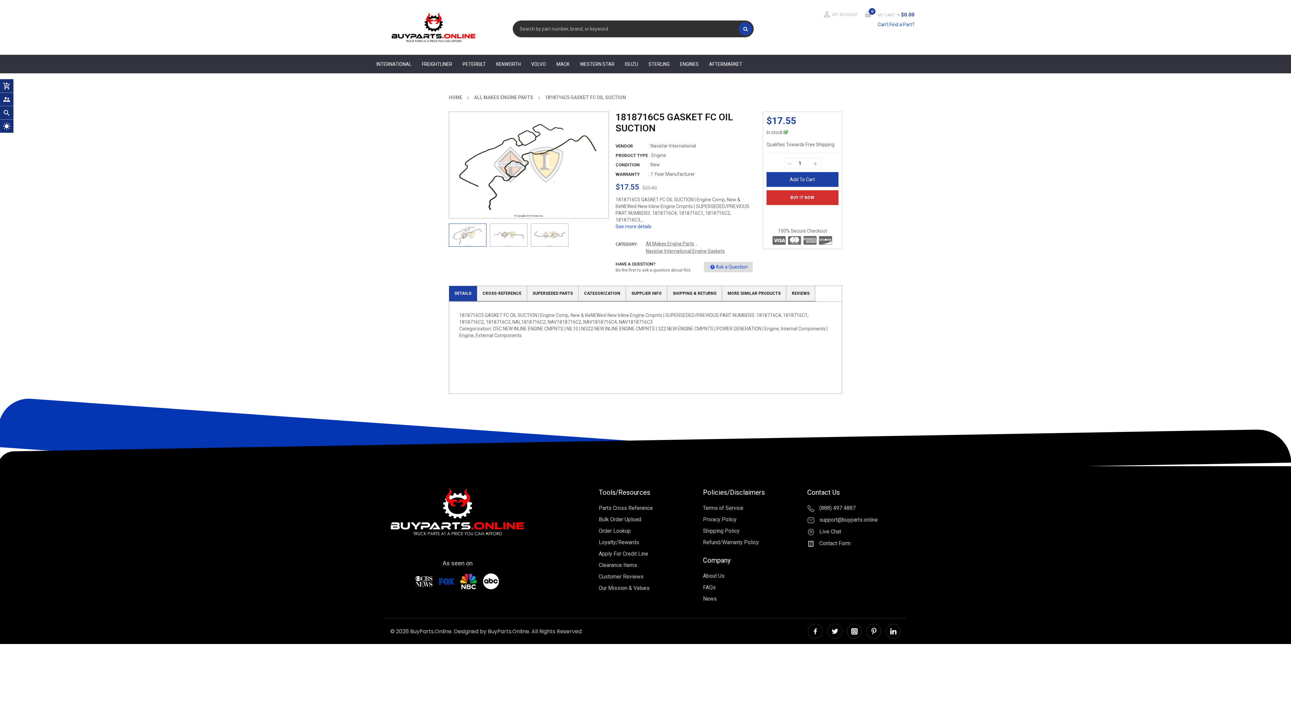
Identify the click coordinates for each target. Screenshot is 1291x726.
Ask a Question (732, 267)
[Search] (745, 29)
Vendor (624, 146)
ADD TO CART (745, 713)
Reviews (801, 293)
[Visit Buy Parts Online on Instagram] (854, 631)
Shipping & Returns (694, 293)
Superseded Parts (553, 293)
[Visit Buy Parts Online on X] (834, 631)
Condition (628, 164)
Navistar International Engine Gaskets (685, 251)
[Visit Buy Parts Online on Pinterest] (873, 631)
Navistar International (673, 146)
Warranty (628, 174)
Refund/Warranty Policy (731, 542)
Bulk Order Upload (620, 519)
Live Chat (829, 531)
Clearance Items (618, 565)
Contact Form (834, 543)
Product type (632, 155)
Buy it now (802, 197)
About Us (714, 576)
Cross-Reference (501, 293)
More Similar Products (754, 293)
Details (463, 293)
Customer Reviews (621, 576)
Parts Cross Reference (626, 508)
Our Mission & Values (624, 588)
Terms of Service (723, 508)
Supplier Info (646, 293)
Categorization (602, 293)
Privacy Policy (720, 519)
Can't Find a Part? (896, 24)
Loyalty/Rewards (619, 542)
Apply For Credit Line (623, 554)
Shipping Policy (721, 531)
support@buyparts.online (848, 520)
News (710, 599)
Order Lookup (615, 531)
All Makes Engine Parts (670, 243)
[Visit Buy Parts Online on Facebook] (815, 631)
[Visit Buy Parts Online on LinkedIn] (893, 631)
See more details (634, 226)
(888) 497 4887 (837, 508)
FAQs (709, 587)
